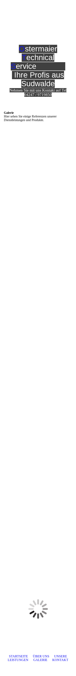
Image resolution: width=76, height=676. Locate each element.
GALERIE (40, 660)
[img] (47, 7)
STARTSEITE (18, 656)
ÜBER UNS (41, 656)
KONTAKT (60, 660)
